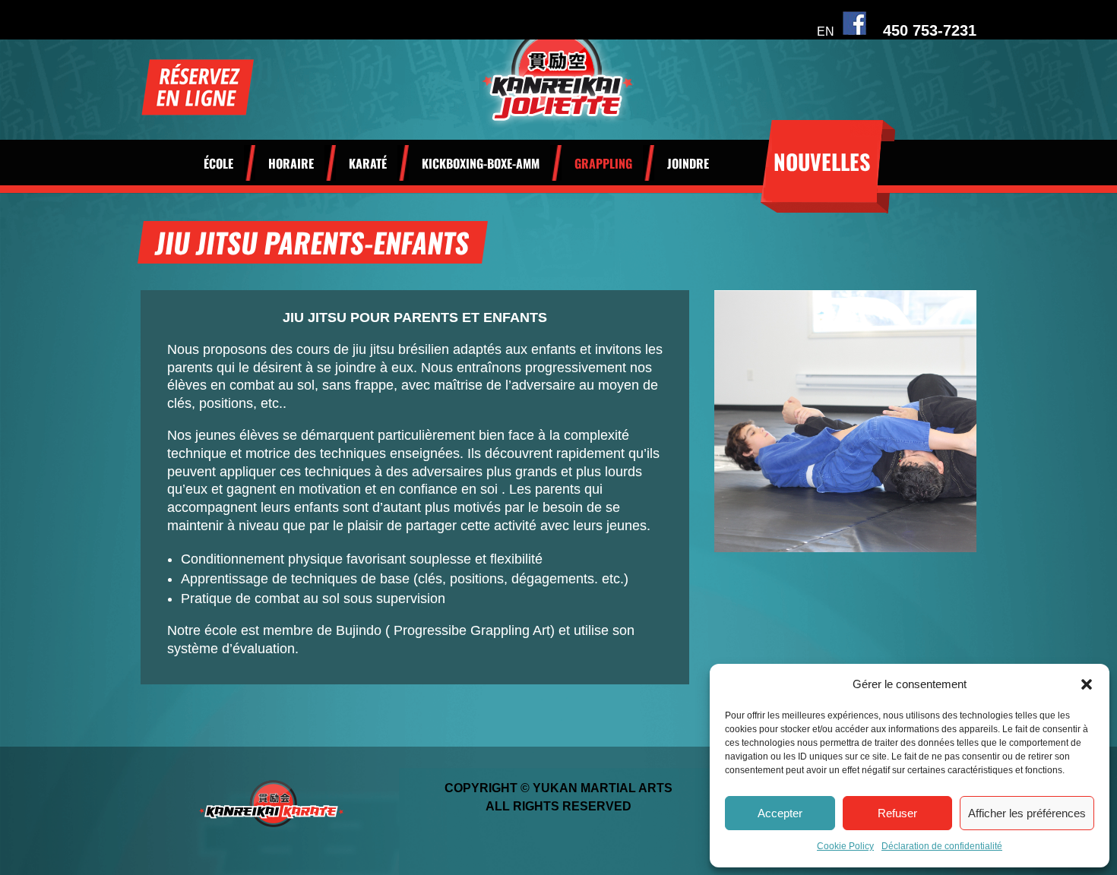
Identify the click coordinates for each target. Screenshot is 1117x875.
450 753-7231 (929, 30)
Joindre (688, 165)
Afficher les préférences (1027, 813)
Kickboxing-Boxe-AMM (481, 165)
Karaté (368, 165)
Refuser (897, 813)
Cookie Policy (845, 846)
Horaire (291, 165)
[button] (1086, 684)
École (218, 165)
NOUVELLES (822, 161)
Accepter (780, 813)
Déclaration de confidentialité (941, 846)
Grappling (603, 165)
